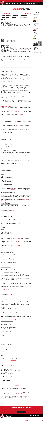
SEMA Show (17, 56)
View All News (28, 13)
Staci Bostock (13, 189)
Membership (8, 3)
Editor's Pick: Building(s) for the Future (37, 48)
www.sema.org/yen (19, 393)
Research (20, 3)
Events (17, 3)
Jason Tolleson (13, 340)
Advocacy (35, 3)
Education (13, 3)
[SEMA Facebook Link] (31, 415)
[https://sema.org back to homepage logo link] (41, 3)
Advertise (26, 419)
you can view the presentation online (23, 49)
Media (29, 419)
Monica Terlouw (15, 160)
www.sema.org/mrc (23, 202)
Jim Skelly (14, 135)
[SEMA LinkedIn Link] (35, 415)
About (27, 3)
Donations (26, 420)
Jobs (24, 3)
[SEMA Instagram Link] (40, 415)
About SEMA (26, 418)
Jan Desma (12, 294)
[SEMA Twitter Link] (33, 415)
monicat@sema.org (25, 160)
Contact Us (30, 418)
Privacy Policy (17, 418)
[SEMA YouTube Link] (38, 415)
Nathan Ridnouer (13, 360)
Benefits (30, 3)
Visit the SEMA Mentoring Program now (6, 289)
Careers (32, 419)
